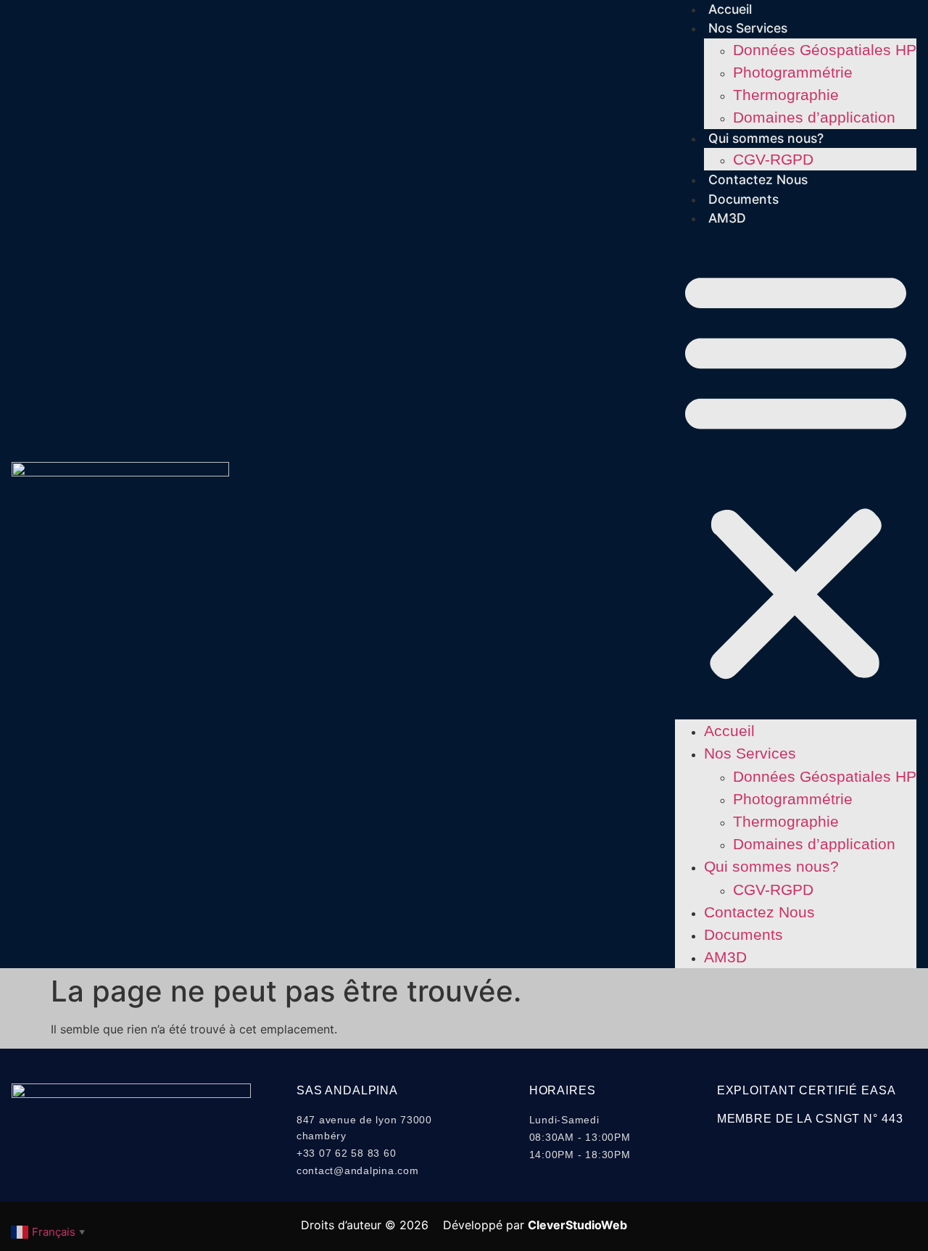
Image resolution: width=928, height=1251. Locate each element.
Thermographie (786, 94)
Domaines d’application (814, 117)
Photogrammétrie (793, 72)
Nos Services (747, 28)
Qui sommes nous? (766, 138)
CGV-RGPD (773, 159)
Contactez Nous (758, 179)
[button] (795, 473)
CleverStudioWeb (577, 1225)
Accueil (730, 9)
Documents (743, 199)
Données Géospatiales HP (824, 49)
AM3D (727, 218)
